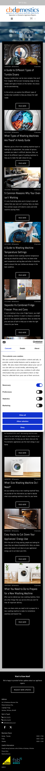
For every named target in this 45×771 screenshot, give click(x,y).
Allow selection (22, 421)
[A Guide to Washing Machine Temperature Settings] (22, 232)
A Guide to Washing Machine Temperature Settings (18, 250)
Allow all (22, 415)
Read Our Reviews (6, 754)
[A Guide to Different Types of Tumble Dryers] (22, 54)
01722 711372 (6, 717)
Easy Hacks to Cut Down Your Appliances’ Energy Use (19, 537)
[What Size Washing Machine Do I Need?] (22, 467)
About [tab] (37, 348)
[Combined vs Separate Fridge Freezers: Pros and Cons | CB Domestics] (22, 289)
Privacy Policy (5, 751)
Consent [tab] (8, 348)
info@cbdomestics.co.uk (9, 723)
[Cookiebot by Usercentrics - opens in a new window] (32, 342)
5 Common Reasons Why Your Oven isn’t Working (22, 195)
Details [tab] (22, 348)
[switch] (39, 392)
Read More (22, 106)
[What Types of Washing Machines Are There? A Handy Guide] (22, 120)
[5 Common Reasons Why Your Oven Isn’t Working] (22, 177)
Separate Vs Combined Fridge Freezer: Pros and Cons (19, 307)
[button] (22, 2)
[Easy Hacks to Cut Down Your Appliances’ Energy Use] (22, 519)
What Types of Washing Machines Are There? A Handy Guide (21, 138)
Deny (22, 427)
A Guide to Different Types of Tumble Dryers (19, 72)
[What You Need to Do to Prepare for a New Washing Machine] (22, 573)
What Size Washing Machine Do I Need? (21, 485)
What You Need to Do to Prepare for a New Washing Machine (20, 591)
